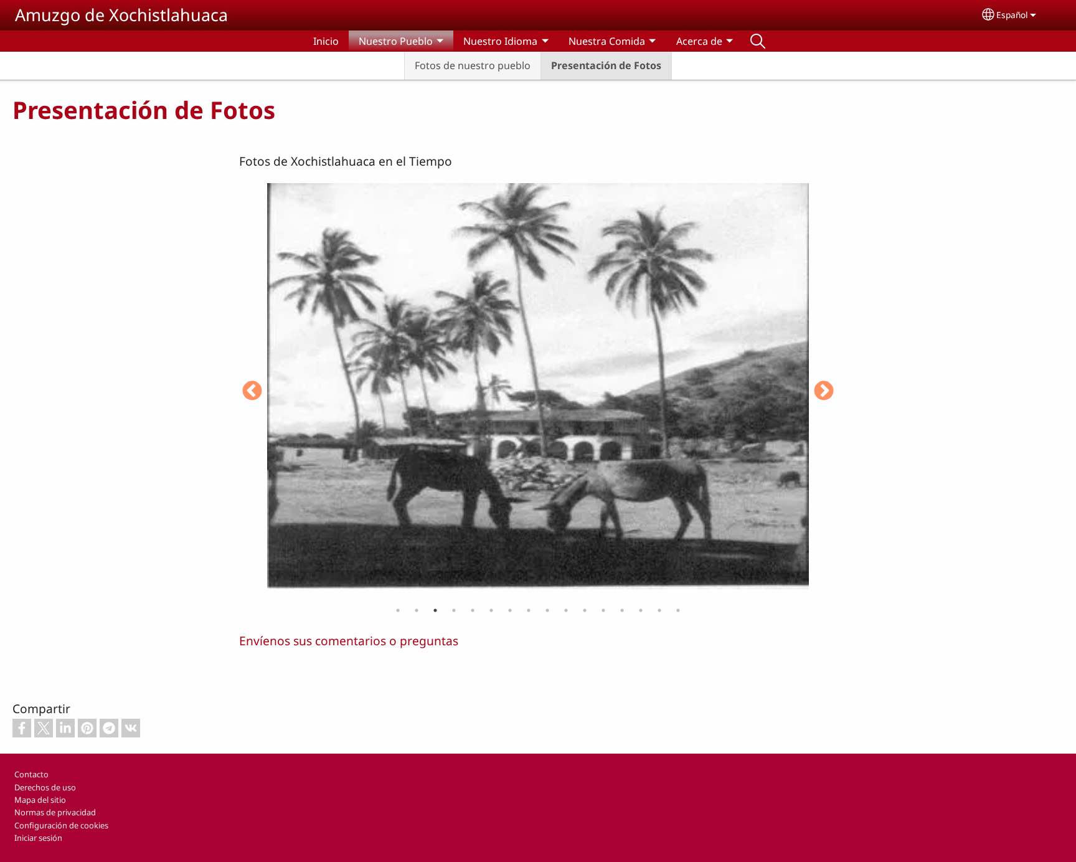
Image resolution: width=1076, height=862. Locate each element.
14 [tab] (641, 610)
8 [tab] (528, 610)
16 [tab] (678, 610)
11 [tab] (584, 610)
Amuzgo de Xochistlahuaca (121, 14)
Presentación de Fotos (606, 65)
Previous (252, 392)
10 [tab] (566, 610)
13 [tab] (622, 610)
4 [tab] (454, 610)
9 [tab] (547, 610)
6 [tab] (491, 610)
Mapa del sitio (40, 799)
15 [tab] (659, 610)
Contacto (31, 774)
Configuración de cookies (61, 825)
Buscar (758, 41)
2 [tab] (416, 610)
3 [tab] (435, 610)
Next (824, 392)
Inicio (326, 41)
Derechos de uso (45, 787)
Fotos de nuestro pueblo (473, 65)
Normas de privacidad (55, 812)
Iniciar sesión (38, 837)
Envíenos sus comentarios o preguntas (348, 640)
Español (1012, 15)
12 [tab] (603, 610)
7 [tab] (510, 610)
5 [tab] (472, 610)
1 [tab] (398, 610)
